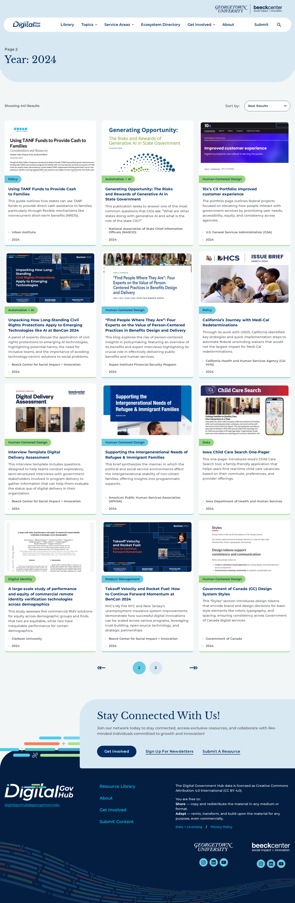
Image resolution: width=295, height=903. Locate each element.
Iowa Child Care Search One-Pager (236, 452)
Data (206, 442)
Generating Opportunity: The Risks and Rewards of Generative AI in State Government (139, 194)
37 (193, 668)
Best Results (258, 106)
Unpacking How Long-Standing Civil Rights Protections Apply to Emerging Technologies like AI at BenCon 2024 (45, 325)
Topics (87, 24)
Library (67, 24)
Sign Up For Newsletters (169, 751)
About (228, 24)
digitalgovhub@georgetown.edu (32, 805)
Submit (261, 24)
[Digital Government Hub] (27, 24)
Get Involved (199, 24)
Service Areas (117, 24)
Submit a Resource (221, 751)
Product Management (122, 579)
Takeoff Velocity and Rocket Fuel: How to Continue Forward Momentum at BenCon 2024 (142, 594)
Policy (13, 179)
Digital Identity (20, 579)
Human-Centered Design (222, 179)
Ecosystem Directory (160, 24)
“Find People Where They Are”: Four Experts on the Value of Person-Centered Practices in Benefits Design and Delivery (145, 325)
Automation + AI (118, 179)
